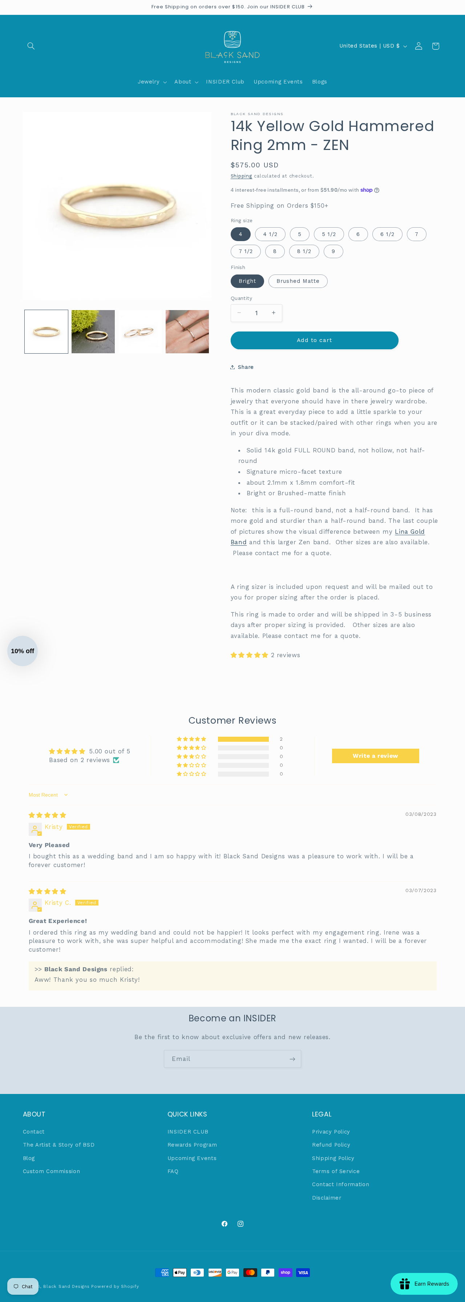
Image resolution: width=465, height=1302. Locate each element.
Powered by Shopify (115, 1286)
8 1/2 (304, 251)
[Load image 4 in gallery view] (187, 331)
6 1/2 (387, 234)
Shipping (241, 175)
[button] (31, 46)
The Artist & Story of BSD (59, 1145)
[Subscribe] (292, 1059)
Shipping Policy (333, 1158)
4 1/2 (270, 234)
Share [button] (246, 366)
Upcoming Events (192, 1158)
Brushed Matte (298, 280)
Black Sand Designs (66, 1286)
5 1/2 (329, 234)
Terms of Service (336, 1171)
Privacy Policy (331, 1131)
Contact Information (340, 1184)
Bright (247, 280)
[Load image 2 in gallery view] (93, 331)
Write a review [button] (375, 755)
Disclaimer (326, 1198)
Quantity (241, 298)
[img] (47, 815)
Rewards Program (192, 1145)
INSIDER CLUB (188, 1131)
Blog (29, 1158)
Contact (34, 1131)
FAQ (173, 1171)
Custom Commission (51, 1171)
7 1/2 (246, 251)
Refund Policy (331, 1145)
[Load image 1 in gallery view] (46, 331)
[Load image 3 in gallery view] (140, 331)
